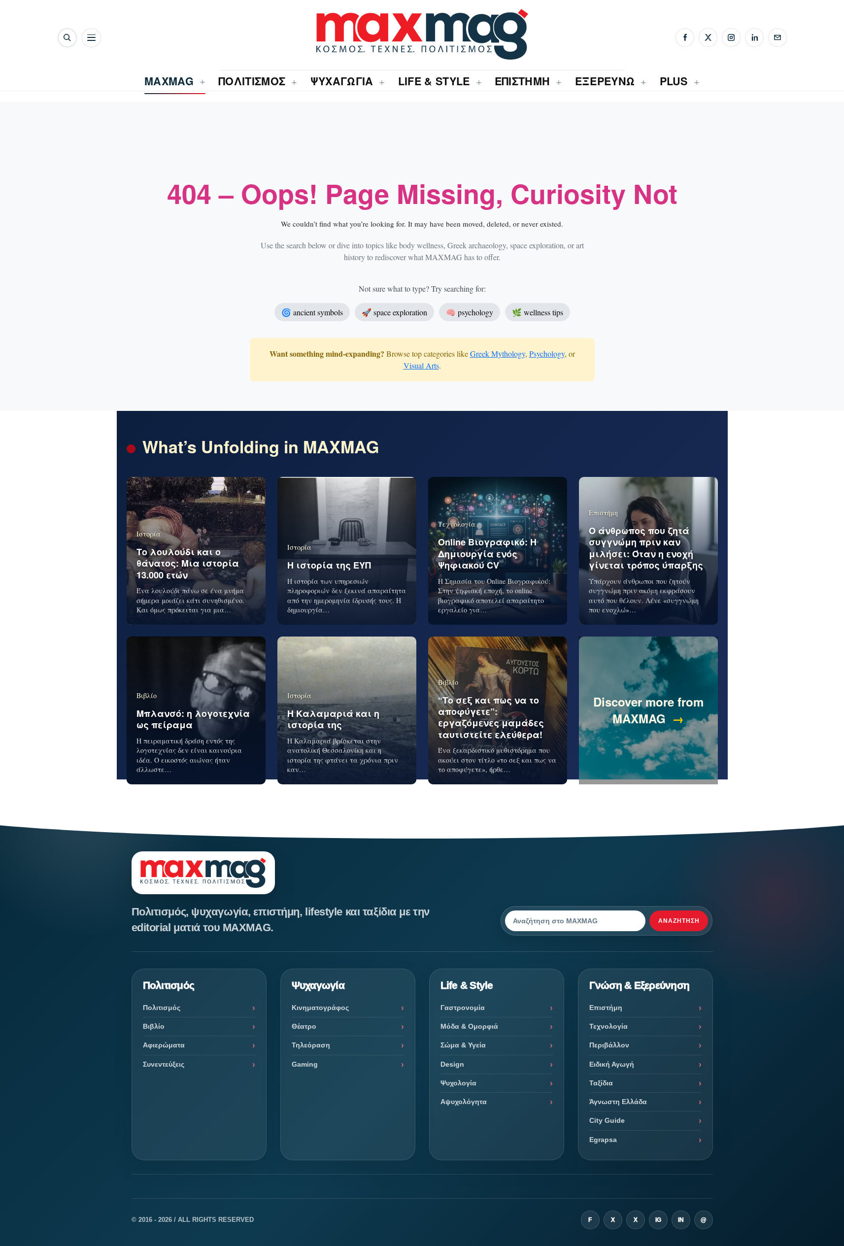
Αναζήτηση (679, 920)
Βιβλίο (154, 1026)
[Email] (777, 37)
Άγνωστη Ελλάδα (618, 1102)
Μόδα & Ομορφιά (469, 1026)
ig (658, 1219)
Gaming (305, 1064)
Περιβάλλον (609, 1045)
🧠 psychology (469, 312)
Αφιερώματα (164, 1045)
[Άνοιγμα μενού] (91, 37)
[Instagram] (731, 37)
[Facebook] (684, 37)
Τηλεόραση (311, 1045)
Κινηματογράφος (320, 1007)
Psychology (547, 353)
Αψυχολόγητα (463, 1102)
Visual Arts (421, 365)
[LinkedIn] (754, 37)
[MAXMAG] (422, 34)
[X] (708, 37)
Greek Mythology (497, 353)
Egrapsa (603, 1140)
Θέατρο (304, 1026)
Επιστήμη (605, 1007)
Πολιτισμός (161, 1007)
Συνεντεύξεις (163, 1064)
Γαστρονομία (462, 1007)
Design (452, 1064)
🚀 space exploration (394, 312)
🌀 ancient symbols (312, 312)
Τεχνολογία (608, 1026)
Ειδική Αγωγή (611, 1064)
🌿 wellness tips (537, 312)
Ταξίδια (601, 1083)
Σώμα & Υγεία (463, 1045)
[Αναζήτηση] (67, 38)
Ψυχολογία (458, 1083)
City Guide (607, 1120)
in (681, 1219)
